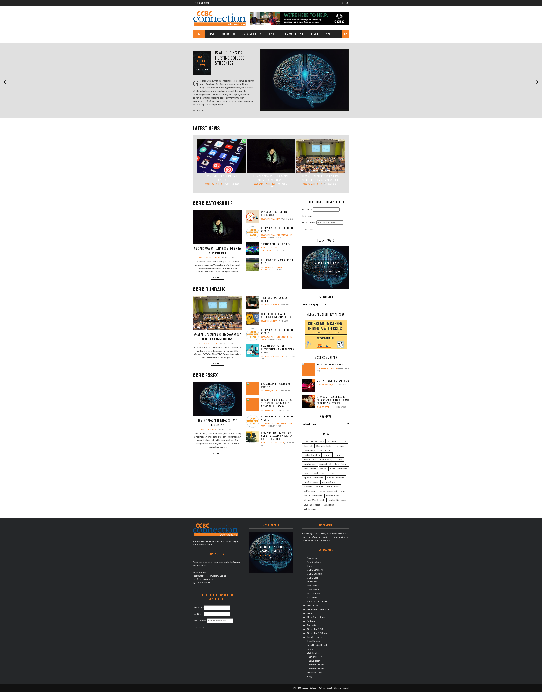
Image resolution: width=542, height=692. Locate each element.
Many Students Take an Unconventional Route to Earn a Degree (277, 349)
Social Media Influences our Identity (221, 178)
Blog (319, 407)
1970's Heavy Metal (314, 441)
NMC (328, 34)
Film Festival (310, 459)
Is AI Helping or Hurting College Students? (229, 58)
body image (340, 446)
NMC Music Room (316, 617)
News (211, 34)
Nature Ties (313, 605)
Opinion (314, 34)
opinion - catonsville (313, 477)
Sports (273, 34)
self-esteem (309, 491)
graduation (309, 464)
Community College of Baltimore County (316, 688)
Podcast (308, 486)
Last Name (307, 216)
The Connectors (315, 656)
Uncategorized (314, 672)
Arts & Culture (267, 248)
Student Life (228, 34)
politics (319, 486)
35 (313, 364)
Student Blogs (202, 3)
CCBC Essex (210, 184)
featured (339, 455)
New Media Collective (318, 609)
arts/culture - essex (337, 441)
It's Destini (326, 407)
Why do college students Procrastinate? (274, 213)
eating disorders (312, 455)
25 (313, 380)
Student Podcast (312, 504)
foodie (339, 459)
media (323, 468)
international (325, 464)
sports (344, 491)
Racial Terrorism (315, 637)
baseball (308, 446)
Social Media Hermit (317, 644)
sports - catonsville (313, 495)
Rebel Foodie (313, 640)
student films (332, 495)
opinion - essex (311, 482)
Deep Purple (325, 450)
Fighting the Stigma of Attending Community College (276, 315)
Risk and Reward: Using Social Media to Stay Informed (271, 178)
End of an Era (313, 581)
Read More (202, 110)
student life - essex (337, 500)
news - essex (328, 473)
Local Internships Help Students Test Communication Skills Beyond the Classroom (278, 403)
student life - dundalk (314, 500)
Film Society (326, 459)
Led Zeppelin (310, 468)
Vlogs (310, 676)
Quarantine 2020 (293, 34)
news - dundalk (311, 473)
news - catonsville (338, 468)
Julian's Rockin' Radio (317, 601)
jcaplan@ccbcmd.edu (207, 579)
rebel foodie (333, 486)
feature (327, 455)
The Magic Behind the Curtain (276, 243)
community (309, 450)
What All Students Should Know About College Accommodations (320, 178)
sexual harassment (328, 491)
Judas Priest (341, 464)
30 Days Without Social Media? (333, 364)
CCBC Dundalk (309, 184)
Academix (312, 557)
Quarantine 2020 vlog (317, 633)
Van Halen (329, 504)
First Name (307, 209)
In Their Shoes (314, 593)
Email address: (309, 222)
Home (199, 34)
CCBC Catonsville (262, 184)
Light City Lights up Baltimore (333, 380)
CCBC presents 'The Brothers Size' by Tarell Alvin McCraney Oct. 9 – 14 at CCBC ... (276, 435)
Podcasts (311, 625)
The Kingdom (313, 660)
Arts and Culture (252, 34)
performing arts (329, 482)
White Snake (310, 509)
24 (313, 396)
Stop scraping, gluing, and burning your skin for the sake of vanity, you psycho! (333, 400)
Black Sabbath (323, 446)
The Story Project (315, 664)
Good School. (313, 589)
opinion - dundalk (335, 477)
